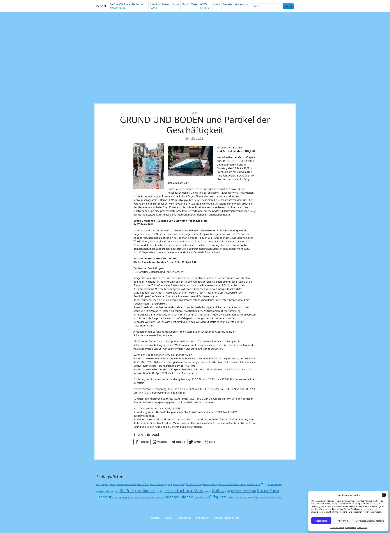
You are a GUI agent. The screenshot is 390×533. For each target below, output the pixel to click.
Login (168, 517)
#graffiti (176, 485)
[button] (383, 494)
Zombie (279, 498)
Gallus (218, 490)
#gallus (168, 484)
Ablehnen (343, 520)
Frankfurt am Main (184, 490)
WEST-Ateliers (204, 6)
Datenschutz (350, 527)
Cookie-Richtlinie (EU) (226, 517)
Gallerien (207, 491)
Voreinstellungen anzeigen (370, 520)
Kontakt (155, 517)
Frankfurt (160, 491)
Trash (255, 497)
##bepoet (100, 485)
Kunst (175, 4)
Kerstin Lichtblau (243, 491)
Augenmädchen (105, 491)
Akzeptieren (321, 520)
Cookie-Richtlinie (337, 527)
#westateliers (252, 485)
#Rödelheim (224, 484)
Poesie (230, 497)
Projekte (227, 4)
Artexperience (275, 484)
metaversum (157, 497)
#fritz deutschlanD (157, 485)
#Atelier (113, 485)
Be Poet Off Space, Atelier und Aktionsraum (127, 6)
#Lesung (198, 484)
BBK (117, 491)
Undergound (264, 498)
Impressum (362, 527)
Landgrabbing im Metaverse (126, 497)
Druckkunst (145, 490)
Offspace (217, 497)
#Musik (206, 485)
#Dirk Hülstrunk (129, 485)
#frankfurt (142, 484)
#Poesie (213, 484)
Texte (194, 4)
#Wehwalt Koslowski (238, 485)
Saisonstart (238, 498)
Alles (195, 112)
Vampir (272, 498)
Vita (216, 4)
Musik (185, 4)
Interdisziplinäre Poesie (159, 6)
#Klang (182, 485)
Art (264, 484)
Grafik (227, 491)
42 (258, 484)
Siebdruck (247, 497)
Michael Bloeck (179, 497)
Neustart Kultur (201, 497)
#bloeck (120, 485)
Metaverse (145, 497)
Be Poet (126, 490)
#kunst (190, 484)
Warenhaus (241, 4)
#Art (107, 484)
